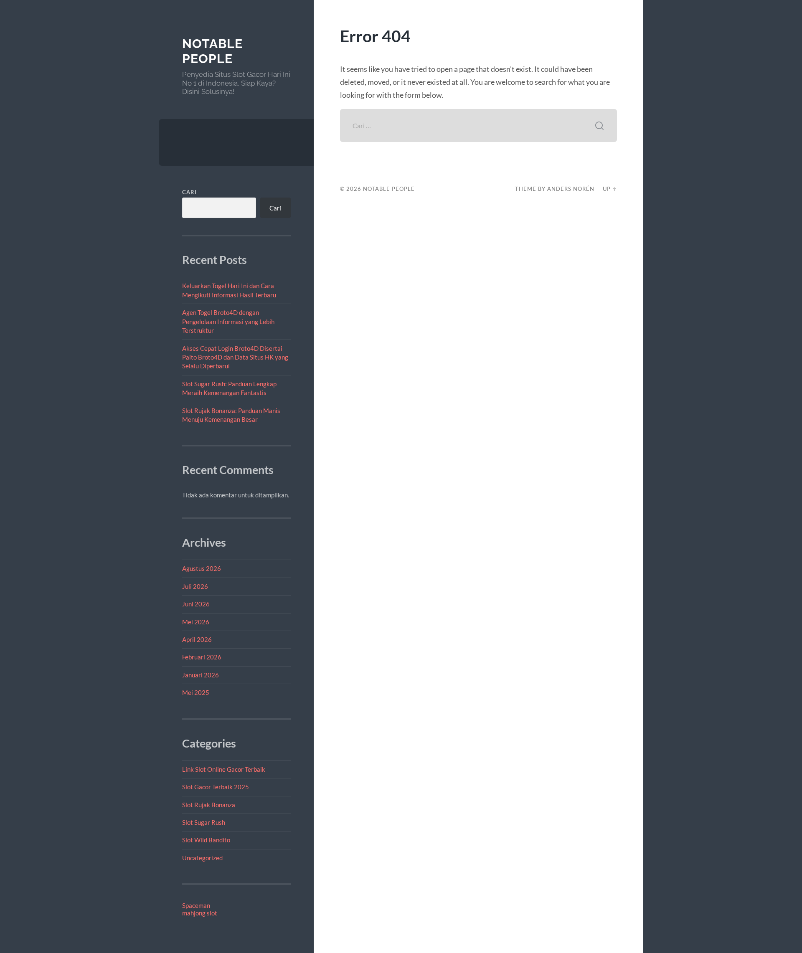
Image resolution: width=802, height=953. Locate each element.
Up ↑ (610, 188)
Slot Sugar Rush (203, 822)
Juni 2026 (196, 604)
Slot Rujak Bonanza (208, 805)
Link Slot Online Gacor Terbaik (223, 769)
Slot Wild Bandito (206, 840)
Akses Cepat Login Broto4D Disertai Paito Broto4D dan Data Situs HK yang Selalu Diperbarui (235, 357)
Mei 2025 (195, 692)
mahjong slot (199, 913)
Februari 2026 (201, 657)
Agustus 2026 (201, 568)
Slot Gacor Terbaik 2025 (215, 787)
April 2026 (197, 639)
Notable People (212, 51)
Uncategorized (202, 858)
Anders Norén (570, 188)
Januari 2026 (200, 675)
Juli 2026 (195, 586)
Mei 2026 (195, 622)
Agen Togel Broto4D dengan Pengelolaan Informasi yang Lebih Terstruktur (228, 321)
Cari (189, 192)
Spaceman (196, 905)
